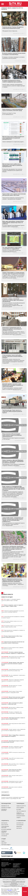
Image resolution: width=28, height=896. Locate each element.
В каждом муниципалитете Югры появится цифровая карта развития (12, 81)
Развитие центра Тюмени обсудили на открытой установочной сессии (12, 27)
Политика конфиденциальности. (8, 876)
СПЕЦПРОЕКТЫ (5, 820)
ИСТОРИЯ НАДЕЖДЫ (6, 829)
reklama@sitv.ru (16, 864)
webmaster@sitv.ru (17, 863)
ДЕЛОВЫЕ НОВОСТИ (7, 594)
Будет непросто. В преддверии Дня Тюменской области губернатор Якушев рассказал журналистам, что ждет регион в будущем (13, 488)
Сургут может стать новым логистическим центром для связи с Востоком (14, 194)
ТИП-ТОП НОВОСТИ (21, 811)
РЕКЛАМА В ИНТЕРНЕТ (4, 810)
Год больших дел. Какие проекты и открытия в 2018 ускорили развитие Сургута (12, 411)
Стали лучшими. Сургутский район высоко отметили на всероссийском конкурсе (12, 356)
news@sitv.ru (16, 865)
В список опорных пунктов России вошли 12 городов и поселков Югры (13, 54)
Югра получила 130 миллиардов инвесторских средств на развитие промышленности (12, 435)
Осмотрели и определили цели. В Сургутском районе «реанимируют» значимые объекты (12, 329)
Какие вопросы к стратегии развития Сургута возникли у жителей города (12, 110)
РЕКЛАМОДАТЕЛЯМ (6, 803)
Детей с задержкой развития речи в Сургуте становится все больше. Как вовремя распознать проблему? (12, 580)
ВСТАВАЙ (19, 809)
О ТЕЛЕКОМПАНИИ (21, 820)
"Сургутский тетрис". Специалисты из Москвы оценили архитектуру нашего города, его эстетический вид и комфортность (12, 519)
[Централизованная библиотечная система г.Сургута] (7, 852)
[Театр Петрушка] (25, 852)
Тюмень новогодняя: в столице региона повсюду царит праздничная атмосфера (13, 273)
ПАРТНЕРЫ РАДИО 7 (6, 844)
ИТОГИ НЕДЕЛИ (20, 807)
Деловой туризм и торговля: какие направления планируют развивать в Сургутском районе (12, 385)
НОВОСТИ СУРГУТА (21, 805)
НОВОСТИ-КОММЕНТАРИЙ (20, 813)
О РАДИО (3, 838)
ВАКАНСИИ (19, 826)
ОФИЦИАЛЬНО (5, 795)
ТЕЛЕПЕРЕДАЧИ (20, 803)
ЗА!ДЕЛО (19, 817)
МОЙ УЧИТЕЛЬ (4, 824)
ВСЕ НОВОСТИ (5, 792)
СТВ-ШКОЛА (4, 835)
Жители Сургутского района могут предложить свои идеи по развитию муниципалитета (12, 165)
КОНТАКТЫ (19, 828)
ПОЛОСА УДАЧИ (5, 834)
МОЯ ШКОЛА (4, 823)
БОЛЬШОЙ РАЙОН (21, 815)
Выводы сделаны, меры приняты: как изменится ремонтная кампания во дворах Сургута (12, 663)
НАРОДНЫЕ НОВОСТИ (4, 832)
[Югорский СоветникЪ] (18, 852)
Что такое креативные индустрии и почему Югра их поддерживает (12, 248)
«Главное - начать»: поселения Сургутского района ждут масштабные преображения (12, 300)
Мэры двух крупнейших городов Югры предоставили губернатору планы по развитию (13, 222)
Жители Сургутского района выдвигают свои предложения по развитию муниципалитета (13, 138)
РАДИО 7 (3, 841)
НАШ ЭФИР (4, 842)
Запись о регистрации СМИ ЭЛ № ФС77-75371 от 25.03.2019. (15, 880)
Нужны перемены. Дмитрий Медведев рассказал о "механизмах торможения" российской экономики (13, 461)
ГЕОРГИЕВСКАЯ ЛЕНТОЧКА (5, 827)
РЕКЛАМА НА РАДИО (6, 807)
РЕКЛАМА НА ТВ (5, 805)
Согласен (25, 891)
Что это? (9, 890)
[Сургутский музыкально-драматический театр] (7, 856)
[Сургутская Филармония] (12, 848)
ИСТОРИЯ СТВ (20, 823)
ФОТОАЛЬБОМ (20, 824)
